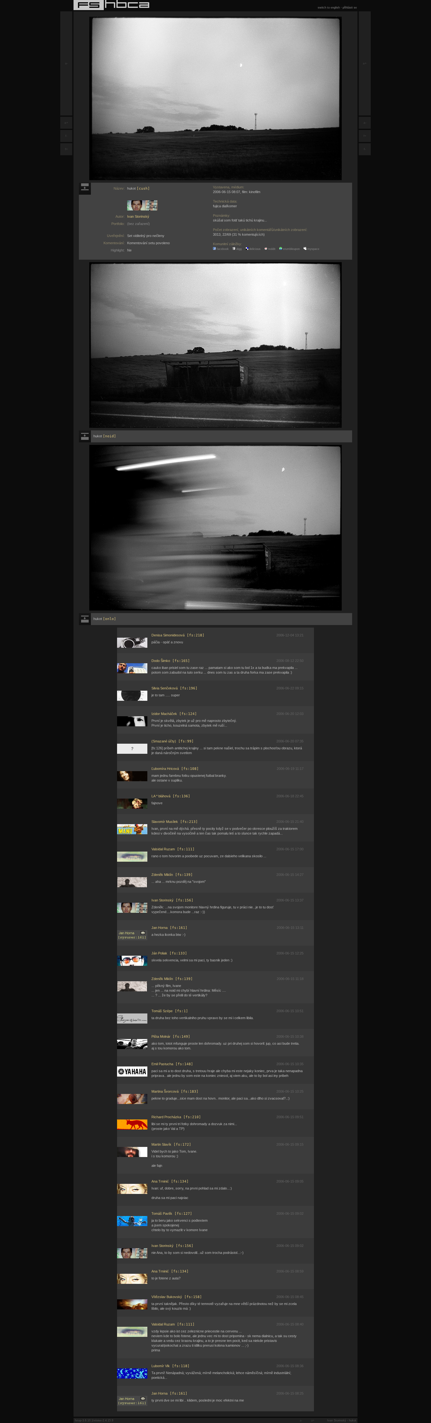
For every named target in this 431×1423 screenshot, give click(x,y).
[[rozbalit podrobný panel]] (85, 436)
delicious (254, 249)
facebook (222, 249)
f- (66, 136)
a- (66, 63)
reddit (271, 249)
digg (238, 249)
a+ (66, 122)
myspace (312, 249)
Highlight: (118, 250)
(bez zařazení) (138, 224)
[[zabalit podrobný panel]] (85, 189)
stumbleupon (291, 249)
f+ (66, 149)
